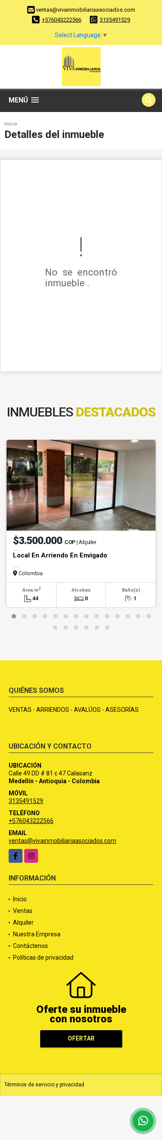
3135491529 (115, 19)
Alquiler (23, 922)
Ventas (22, 910)
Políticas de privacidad (43, 957)
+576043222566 (61, 19)
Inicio (10, 124)
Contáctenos (30, 945)
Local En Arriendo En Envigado (60, 555)
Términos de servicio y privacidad (44, 1085)
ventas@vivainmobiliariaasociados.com (62, 840)
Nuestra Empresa (36, 934)
